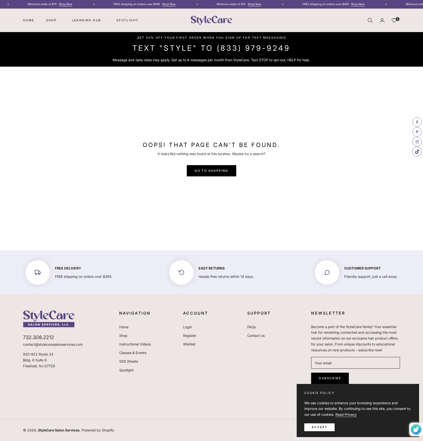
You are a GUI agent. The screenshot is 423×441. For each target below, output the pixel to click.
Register (189, 335)
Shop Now (63, 4)
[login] (382, 20)
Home (124, 327)
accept (319, 427)
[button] (370, 20)
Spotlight (126, 370)
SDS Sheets (128, 361)
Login (187, 327)
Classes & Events (132, 353)
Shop (123, 335)
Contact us (256, 335)
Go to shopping (211, 170)
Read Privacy (346, 414)
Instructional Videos (135, 344)
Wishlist (189, 344)
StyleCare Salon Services (59, 430)
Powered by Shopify (98, 430)
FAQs (251, 327)
